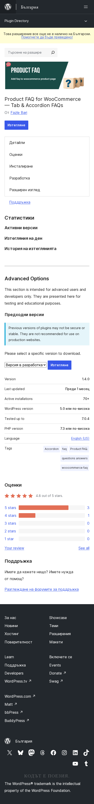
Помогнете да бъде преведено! (47, 37)
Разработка (19, 178)
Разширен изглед (24, 189)
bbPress (14, 712)
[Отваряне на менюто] (86, 7)
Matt (11, 704)
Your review (14, 548)
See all (83, 548)
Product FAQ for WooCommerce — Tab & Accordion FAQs (43, 102)
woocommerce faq (75, 467)
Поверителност (18, 642)
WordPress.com (20, 696)
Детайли (17, 142)
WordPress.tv (18, 681)
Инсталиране (21, 166)
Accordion (52, 449)
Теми (53, 625)
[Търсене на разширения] (52, 52)
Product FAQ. (79, 449)
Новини (11, 625)
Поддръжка (19, 202)
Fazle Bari (18, 112)
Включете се (60, 657)
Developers (14, 673)
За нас (10, 617)
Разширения (60, 633)
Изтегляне (16, 125)
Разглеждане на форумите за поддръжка (42, 589)
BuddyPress (17, 720)
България (23, 741)
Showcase (58, 617)
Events (55, 665)
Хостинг (12, 633)
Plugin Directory (17, 21)
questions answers (75, 458)
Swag (56, 681)
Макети (56, 642)
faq (64, 449)
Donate (57, 673)
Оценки (15, 154)
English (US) (80, 438)
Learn (9, 657)
